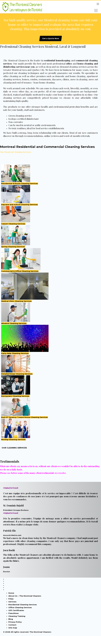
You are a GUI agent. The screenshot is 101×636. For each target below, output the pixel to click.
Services (12, 602)
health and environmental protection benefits (65, 106)
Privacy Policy (15, 622)
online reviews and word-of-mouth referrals (67, 135)
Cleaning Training (16, 616)
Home (11, 593)
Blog (10, 619)
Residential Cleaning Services (22, 605)
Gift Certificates (16, 610)
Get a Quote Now (50, 38)
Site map (12, 628)
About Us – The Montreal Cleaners (24, 596)
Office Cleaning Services (20, 607)
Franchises (13, 613)
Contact (12, 625)
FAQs (11, 599)
